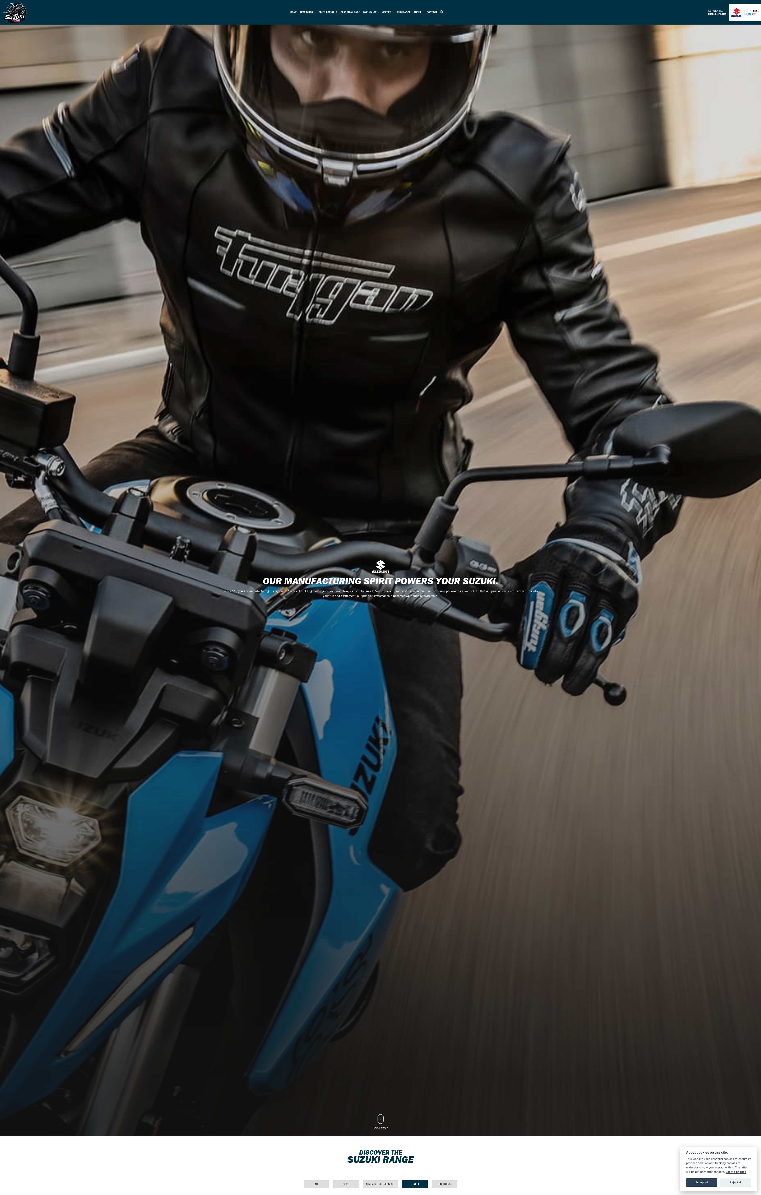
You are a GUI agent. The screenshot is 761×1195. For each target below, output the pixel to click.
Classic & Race (350, 12)
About (418, 12)
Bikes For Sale (327, 12)
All (316, 1184)
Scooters (444, 1184)
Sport (346, 1184)
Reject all (735, 1182)
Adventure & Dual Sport (380, 1184)
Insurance (403, 12)
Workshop (370, 12)
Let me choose (736, 1171)
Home (293, 12)
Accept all (701, 1182)
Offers (387, 12)
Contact (432, 12)
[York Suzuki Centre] (15, 12)
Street (415, 1184)
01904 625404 (717, 14)
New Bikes (307, 12)
